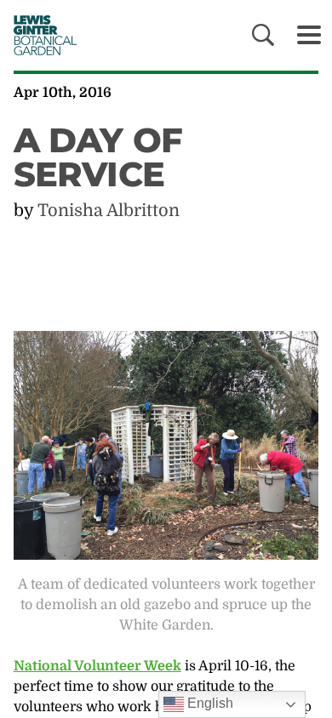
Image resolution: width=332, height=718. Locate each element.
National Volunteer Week (97, 666)
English (208, 703)
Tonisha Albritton (108, 210)
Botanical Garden (40, 34)
